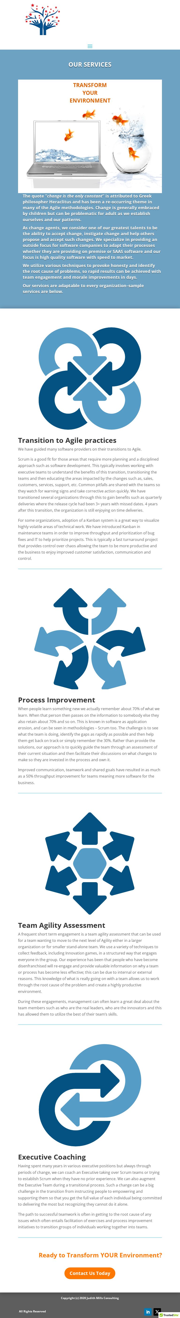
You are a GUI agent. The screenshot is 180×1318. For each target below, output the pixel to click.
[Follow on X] (157, 1312)
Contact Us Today (90, 1273)
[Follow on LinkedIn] (148, 1312)
